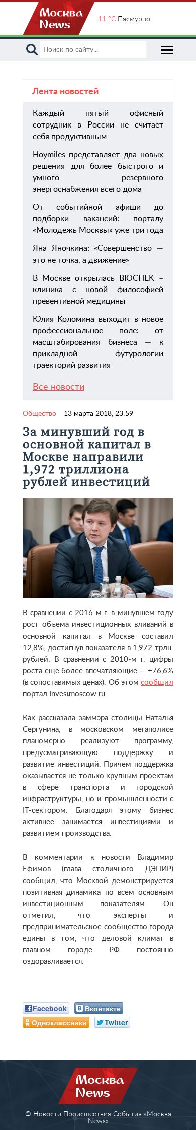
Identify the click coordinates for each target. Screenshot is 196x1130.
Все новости (58, 387)
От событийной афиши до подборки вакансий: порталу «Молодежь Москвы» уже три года (98, 218)
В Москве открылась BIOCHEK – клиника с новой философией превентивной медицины (98, 289)
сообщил (157, 682)
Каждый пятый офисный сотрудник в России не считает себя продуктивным (98, 125)
